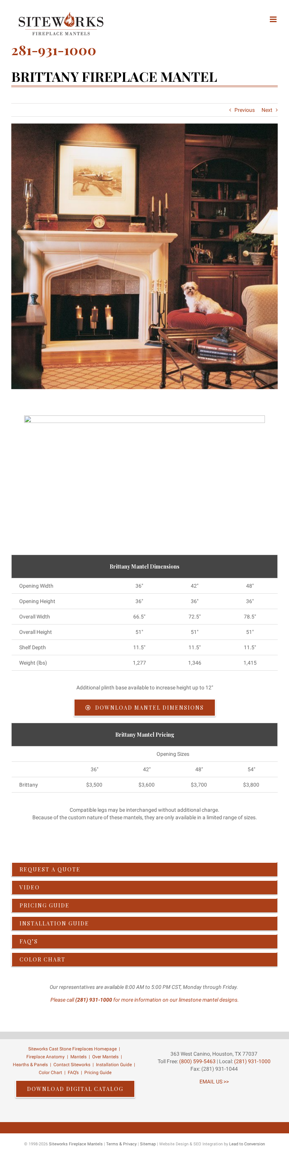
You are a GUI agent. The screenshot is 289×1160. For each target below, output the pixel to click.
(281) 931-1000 (93, 1000)
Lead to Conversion (247, 1144)
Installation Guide (114, 1064)
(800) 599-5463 (197, 1061)
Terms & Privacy (121, 1144)
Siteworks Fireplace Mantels (76, 1144)
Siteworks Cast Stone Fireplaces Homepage (72, 1049)
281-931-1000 (53, 50)
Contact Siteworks (71, 1064)
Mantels (78, 1056)
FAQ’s (73, 1072)
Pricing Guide (97, 1072)
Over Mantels (105, 1056)
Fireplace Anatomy (45, 1056)
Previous (244, 110)
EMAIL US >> (214, 1082)
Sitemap (148, 1144)
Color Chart (50, 1072)
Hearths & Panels (30, 1064)
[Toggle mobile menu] (274, 19)
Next (267, 110)
